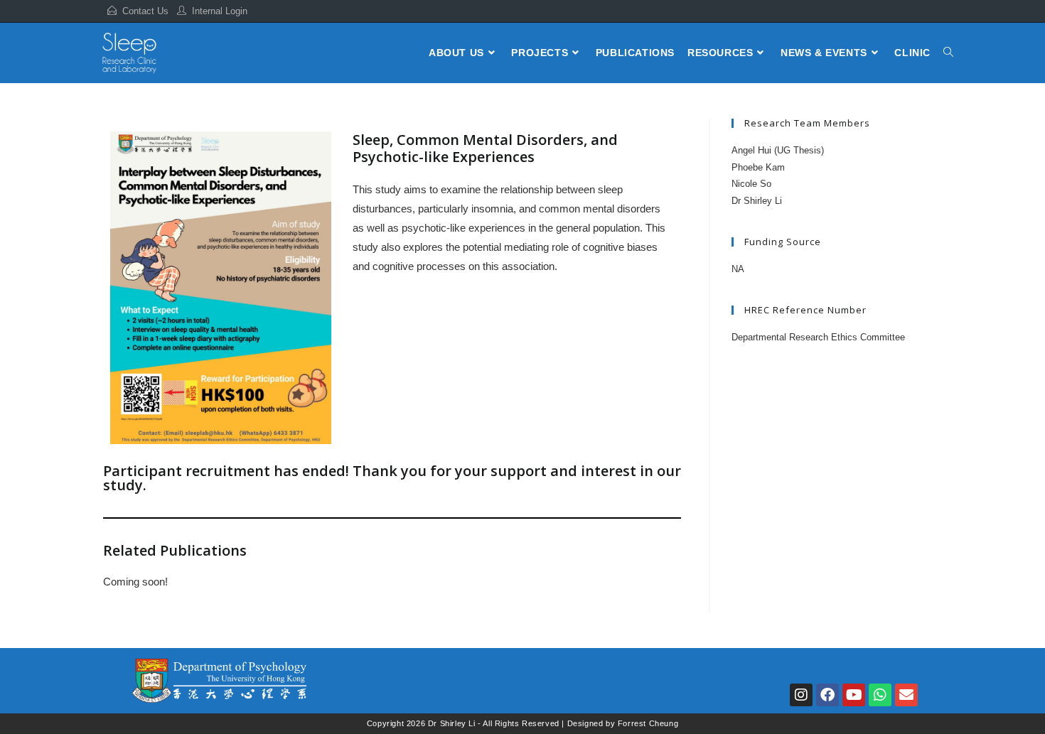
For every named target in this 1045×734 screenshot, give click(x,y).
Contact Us (145, 11)
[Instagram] (801, 695)
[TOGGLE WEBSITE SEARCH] (948, 53)
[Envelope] (906, 695)
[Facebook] (827, 695)
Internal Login (219, 11)
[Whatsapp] (880, 695)
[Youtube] (853, 695)
